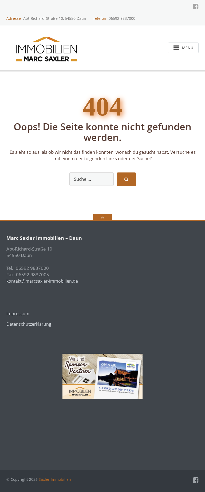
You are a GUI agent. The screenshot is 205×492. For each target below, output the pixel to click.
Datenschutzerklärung (28, 324)
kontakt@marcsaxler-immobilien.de (42, 281)
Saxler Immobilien (55, 479)
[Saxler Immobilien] (47, 47)
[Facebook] (196, 6)
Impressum (17, 314)
